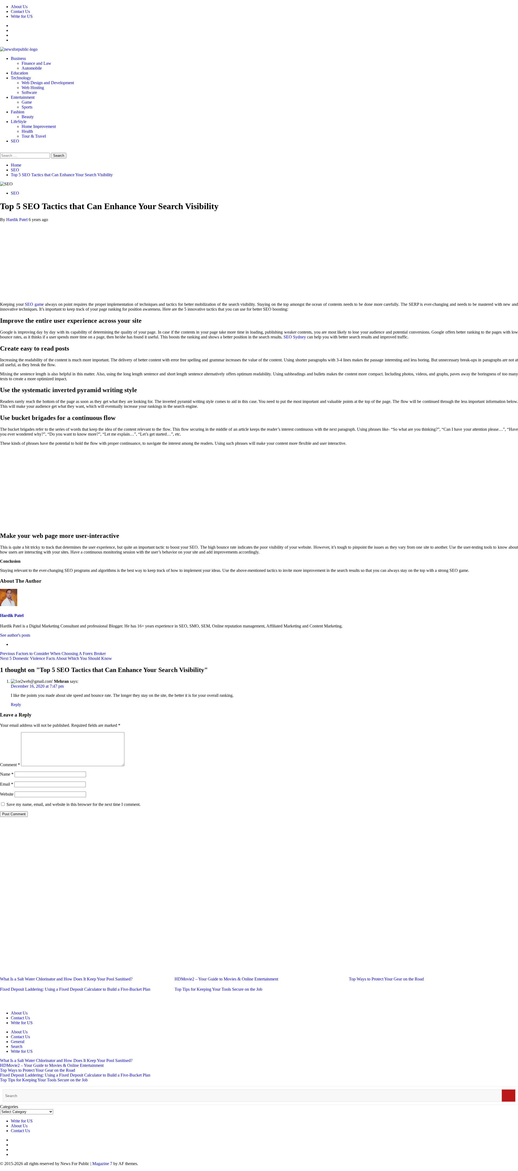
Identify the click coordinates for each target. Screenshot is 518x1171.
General (17, 1041)
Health (27, 131)
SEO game (34, 304)
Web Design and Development (48, 82)
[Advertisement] (259, 260)
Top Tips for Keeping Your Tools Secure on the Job (218, 989)
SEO (15, 141)
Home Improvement (39, 126)
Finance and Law (36, 63)
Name (6, 774)
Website (6, 794)
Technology (21, 78)
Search (16, 1046)
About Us (19, 6)
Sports (27, 107)
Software (29, 92)
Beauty (28, 116)
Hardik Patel (17, 219)
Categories (9, 1106)
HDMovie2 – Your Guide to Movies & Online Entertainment (226, 979)
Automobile (32, 68)
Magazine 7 (102, 1163)
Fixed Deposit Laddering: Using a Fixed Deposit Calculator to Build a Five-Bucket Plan (75, 989)
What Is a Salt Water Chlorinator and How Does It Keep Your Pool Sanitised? (66, 979)
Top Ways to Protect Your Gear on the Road (386, 979)
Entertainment (23, 97)
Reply (16, 704)
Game (27, 102)
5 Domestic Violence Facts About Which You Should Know (56, 658)
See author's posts (15, 635)
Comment (10, 764)
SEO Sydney (295, 337)
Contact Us (20, 11)
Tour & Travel (34, 136)
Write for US (22, 16)
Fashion (17, 112)
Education (19, 73)
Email (6, 784)
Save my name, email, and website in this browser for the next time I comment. (73, 804)
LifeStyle (18, 121)
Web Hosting (33, 87)
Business (18, 58)
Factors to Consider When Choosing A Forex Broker (53, 653)
